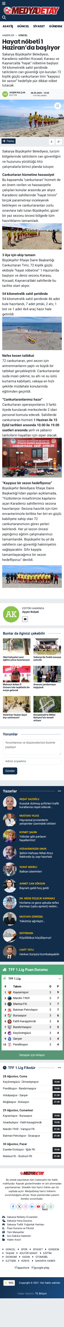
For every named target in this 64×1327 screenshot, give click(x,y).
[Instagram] (26, 1206)
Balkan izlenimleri (30, 871)
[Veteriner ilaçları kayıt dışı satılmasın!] (17, 704)
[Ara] (4, 17)
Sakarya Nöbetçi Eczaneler (22, 1217)
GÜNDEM (55, 26)
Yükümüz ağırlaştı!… (32, 921)
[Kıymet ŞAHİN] (10, 836)
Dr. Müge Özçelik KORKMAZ (37, 898)
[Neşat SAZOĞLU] (10, 803)
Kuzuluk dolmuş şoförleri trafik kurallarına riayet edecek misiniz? (39, 805)
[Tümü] (59, 791)
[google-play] (40, 1268)
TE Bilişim (41, 1293)
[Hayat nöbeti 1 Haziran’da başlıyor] (32, 118)
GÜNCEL (23, 26)
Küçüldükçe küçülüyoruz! (35, 937)
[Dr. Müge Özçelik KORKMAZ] (10, 902)
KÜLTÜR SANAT (29, 1253)
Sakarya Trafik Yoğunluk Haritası (25, 1224)
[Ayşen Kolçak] (11, 614)
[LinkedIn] (32, 1206)
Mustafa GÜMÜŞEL (31, 916)
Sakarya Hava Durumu (19, 1220)
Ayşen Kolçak (30, 611)
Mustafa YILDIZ (29, 815)
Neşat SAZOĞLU (29, 799)
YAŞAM (10, 1253)
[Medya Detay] (31, 11)
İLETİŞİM (11, 1260)
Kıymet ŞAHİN (28, 832)
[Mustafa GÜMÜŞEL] (10, 918)
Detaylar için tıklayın (32, 1055)
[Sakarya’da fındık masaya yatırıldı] (47, 646)
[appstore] (22, 1268)
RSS (10, 1282)
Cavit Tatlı (26, 949)
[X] (19, 1206)
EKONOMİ (11, 1256)
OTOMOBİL (41, 1256)
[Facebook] (13, 1206)
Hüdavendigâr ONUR (32, 848)
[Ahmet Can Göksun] (10, 885)
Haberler (8, 35)
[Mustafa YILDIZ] (10, 819)
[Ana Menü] (3, 3)
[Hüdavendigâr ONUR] (10, 852)
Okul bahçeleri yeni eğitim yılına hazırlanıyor (16, 658)
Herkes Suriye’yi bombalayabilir (39, 954)
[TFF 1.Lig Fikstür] (59, 1067)
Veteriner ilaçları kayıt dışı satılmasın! (15, 716)
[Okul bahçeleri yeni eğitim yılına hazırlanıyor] (17, 646)
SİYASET (39, 26)
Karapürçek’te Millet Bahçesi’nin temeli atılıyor (44, 717)
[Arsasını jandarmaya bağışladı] (47, 674)
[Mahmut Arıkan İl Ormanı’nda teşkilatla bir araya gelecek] (17, 674)
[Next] (44, 1206)
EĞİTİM (47, 1253)
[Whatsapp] (51, 1206)
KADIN (26, 1256)
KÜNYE (25, 1260)
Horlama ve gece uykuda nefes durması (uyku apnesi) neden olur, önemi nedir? (39, 904)
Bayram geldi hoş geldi (34, 888)
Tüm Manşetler (15, 1232)
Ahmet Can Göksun (32, 883)
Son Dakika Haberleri (19, 1235)
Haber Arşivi (14, 1239)
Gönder (10, 771)
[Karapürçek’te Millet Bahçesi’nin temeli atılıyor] (47, 704)
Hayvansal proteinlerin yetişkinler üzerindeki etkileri (37, 821)
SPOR (24, 1249)
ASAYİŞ (8, 26)
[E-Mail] (25, 619)
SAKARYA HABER (45, 1260)
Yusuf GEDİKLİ (28, 867)
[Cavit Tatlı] (10, 952)
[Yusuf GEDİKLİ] (10, 869)
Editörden (26, 933)
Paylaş (10, 141)
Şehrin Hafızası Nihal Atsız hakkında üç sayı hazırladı (36, 854)
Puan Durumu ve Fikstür (20, 1228)
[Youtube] (38, 1206)
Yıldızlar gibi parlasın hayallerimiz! (32, 838)
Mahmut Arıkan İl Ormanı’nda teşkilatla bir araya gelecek (16, 687)
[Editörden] (10, 935)
